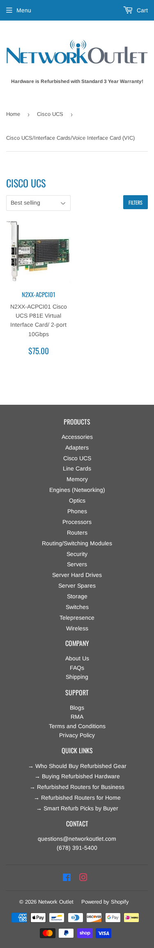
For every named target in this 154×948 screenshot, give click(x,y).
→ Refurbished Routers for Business (77, 787)
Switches (77, 607)
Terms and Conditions (77, 726)
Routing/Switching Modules (77, 543)
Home (13, 114)
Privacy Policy (77, 735)
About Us (77, 658)
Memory (77, 479)
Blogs (77, 707)
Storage (77, 596)
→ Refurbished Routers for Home (77, 797)
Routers (77, 532)
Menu (23, 10)
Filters (136, 202)
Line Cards (77, 468)
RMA (77, 716)
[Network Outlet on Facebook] (66, 877)
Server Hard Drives (77, 575)
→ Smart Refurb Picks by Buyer (77, 808)
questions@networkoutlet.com (77, 838)
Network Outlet (56, 902)
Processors (77, 522)
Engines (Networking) (77, 490)
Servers (77, 564)
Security (77, 554)
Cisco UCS (50, 114)
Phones (77, 511)
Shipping (77, 677)
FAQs (77, 667)
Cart (141, 10)
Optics (77, 500)
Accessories (77, 437)
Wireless (77, 628)
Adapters (77, 447)
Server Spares (77, 585)
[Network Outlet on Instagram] (83, 877)
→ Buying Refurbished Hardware (77, 776)
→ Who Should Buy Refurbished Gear (77, 766)
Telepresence (77, 617)
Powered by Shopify (105, 902)
